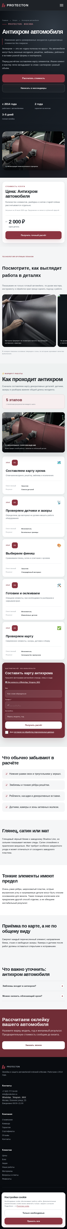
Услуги (14, 20)
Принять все (33, 1221)
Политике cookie (23, 1206)
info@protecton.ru (9, 1094)
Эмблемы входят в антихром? (19, 986)
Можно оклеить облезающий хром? (22, 996)
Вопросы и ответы (10, 1175)
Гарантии (6, 1127)
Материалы (7, 1171)
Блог (4, 1159)
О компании (7, 1120)
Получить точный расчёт (33, 235)
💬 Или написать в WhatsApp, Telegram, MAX (22, 682)
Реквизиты (7, 1179)
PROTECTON (17, 5)
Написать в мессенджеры (33, 88)
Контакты (6, 1139)
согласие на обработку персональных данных (34, 732)
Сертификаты (8, 1131)
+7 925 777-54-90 (9, 1091)
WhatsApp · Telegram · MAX (14, 1097)
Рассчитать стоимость (33, 78)
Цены (4, 1156)
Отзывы (5, 1135)
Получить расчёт (33, 725)
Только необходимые (33, 1213)
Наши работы (8, 1167)
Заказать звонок (33, 1045)
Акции (4, 1163)
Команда (6, 1124)
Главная (5, 20)
